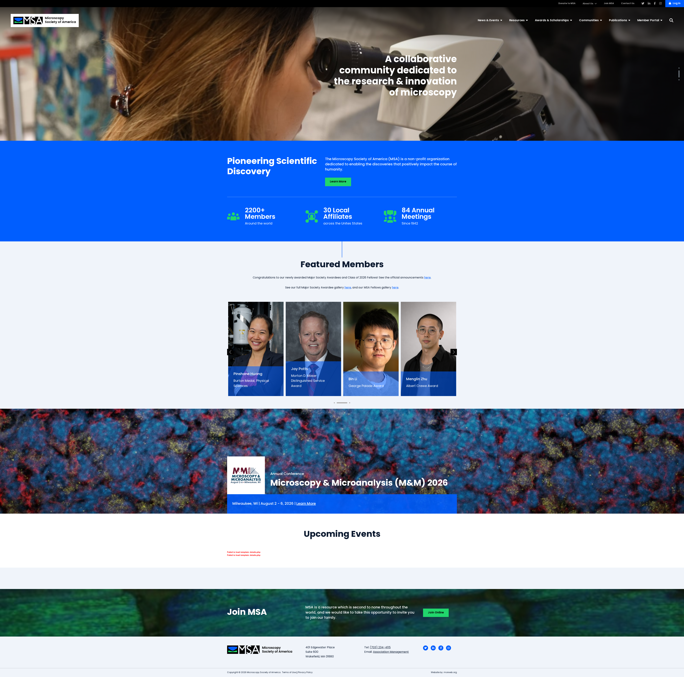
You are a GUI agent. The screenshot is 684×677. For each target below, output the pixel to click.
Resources (517, 20)
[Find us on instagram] (660, 3)
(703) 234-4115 (380, 647)
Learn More (338, 181)
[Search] (671, 20)
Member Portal (648, 20)
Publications (618, 20)
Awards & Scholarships (552, 20)
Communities (589, 20)
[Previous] (230, 352)
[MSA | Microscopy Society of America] (263, 649)
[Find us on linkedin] (649, 3)
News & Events (488, 20)
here (427, 277)
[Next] (453, 352)
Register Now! (442, 90)
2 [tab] (679, 70)
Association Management (391, 652)
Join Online (436, 612)
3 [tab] (679, 76)
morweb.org (450, 672)
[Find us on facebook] (655, 3)
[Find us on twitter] (642, 3)
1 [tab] (679, 68)
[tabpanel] (342, 74)
